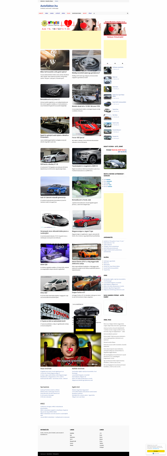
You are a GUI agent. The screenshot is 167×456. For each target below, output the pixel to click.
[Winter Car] (108, 77)
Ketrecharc (72, 437)
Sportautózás (44, 387)
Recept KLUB (73, 441)
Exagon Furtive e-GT (78, 292)
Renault (106, 186)
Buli (71, 435)
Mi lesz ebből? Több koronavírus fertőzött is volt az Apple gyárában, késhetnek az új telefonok (114, 338)
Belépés (56, 1)
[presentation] (107, 63)
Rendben (156, 451)
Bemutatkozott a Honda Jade (81, 200)
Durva (101, 437)
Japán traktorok (108, 244)
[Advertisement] (70, 40)
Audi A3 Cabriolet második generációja (53, 197)
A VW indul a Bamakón (46, 397)
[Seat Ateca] (108, 115)
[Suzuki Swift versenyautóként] (108, 102)
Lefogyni (102, 447)
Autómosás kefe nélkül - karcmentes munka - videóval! (54, 378)
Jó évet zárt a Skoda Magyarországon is (50, 373)
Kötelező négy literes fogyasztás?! (80, 390)
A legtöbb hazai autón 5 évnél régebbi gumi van (52, 371)
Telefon (101, 443)
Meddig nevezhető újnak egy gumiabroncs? (86, 73)
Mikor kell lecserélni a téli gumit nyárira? (53, 72)
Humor (71, 443)
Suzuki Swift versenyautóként (119, 102)
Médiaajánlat (56, 454)
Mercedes (106, 184)
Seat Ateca (115, 115)
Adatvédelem (49, 454)
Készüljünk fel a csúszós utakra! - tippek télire (83, 395)
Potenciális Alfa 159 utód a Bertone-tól (49, 393)
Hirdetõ (41, 13)
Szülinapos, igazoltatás (118, 67)
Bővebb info (156, 448)
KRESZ (42, 404)
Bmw (105, 181)
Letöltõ (58, 13)
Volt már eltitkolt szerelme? (110, 334)
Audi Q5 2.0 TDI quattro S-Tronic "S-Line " (114, 241)
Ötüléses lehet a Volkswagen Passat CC (50, 391)
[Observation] (108, 87)
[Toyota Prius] (108, 109)
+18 (100, 433)
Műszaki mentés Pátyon (109, 342)
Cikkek (52, 13)
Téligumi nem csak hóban (78, 397)
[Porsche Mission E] (108, 130)
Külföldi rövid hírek (78, 369)
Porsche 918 (115, 136)
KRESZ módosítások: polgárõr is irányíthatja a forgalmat (54, 410)
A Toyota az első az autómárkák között (52, 321)
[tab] (107, 63)
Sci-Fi (71, 439)
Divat (101, 435)
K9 (73, 318)
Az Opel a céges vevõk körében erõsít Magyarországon (53, 375)
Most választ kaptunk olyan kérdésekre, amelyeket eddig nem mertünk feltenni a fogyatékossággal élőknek (114, 350)
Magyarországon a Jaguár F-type (82, 231)
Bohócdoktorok (76, 13)
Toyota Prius (115, 109)
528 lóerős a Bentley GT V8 (49, 164)
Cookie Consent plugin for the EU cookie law (156, 453)
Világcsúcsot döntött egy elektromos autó (82, 380)
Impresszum (43, 454)
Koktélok (72, 433)
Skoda (105, 183)
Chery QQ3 (43, 293)
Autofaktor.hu (49, 6)
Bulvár (101, 439)
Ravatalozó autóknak (77, 393)
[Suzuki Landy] (108, 123)
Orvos (101, 441)
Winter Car (115, 77)
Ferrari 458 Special (78, 137)
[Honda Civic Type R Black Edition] (108, 95)
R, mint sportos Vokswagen (47, 395)
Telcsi (68, 13)
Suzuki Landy (116, 123)
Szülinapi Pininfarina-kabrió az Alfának (49, 390)
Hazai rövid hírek (45, 369)
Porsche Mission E (117, 130)
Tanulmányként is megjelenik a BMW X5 (85, 166)
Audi (105, 179)
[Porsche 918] (108, 136)
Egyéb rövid (76, 387)
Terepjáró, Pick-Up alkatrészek (111, 246)
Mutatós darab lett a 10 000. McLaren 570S (86, 106)
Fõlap (90, 13)
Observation (115, 86)
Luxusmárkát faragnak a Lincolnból (81, 375)
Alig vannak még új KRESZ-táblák (48, 412)
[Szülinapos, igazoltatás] (108, 67)
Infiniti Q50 (43, 264)
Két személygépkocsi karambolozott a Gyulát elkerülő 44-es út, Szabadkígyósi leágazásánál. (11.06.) (115, 356)
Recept (85, 13)
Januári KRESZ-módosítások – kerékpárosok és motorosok (54, 417)
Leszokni (102, 445)
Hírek (46, 13)
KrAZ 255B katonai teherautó (111, 248)
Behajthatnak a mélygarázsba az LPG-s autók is (52, 376)
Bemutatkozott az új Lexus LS (50, 99)
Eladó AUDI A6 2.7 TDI (109, 243)
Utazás (71, 445)
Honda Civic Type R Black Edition (112, 266)
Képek (63, 13)
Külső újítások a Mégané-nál (79, 376)
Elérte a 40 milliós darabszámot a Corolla (82, 378)
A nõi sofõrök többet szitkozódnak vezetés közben (84, 391)
